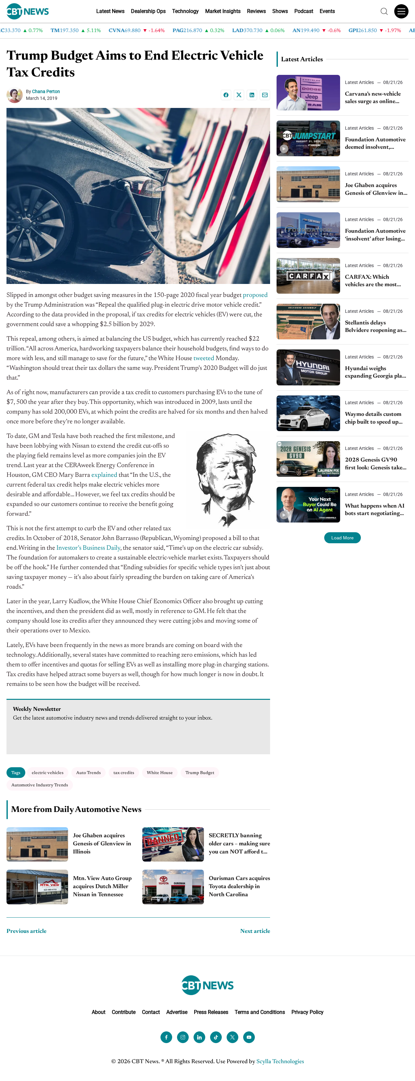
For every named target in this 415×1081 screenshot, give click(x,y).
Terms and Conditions (260, 1012)
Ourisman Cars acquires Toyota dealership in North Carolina (239, 887)
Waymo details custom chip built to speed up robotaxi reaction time (373, 419)
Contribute (124, 1012)
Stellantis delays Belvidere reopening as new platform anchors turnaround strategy (373, 327)
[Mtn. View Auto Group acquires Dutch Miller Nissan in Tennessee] (37, 887)
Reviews (256, 11)
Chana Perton (46, 91)
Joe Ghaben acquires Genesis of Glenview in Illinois (102, 844)
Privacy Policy (307, 1012)
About (98, 1012)
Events (327, 11)
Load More (342, 537)
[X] (239, 95)
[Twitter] (232, 1037)
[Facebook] (226, 95)
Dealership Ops (148, 11)
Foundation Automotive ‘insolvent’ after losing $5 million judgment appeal (375, 236)
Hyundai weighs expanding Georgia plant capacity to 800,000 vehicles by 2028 (376, 373)
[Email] (265, 95)
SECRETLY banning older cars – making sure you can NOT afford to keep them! (239, 845)
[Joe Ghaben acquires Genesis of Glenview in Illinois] (37, 844)
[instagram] (183, 1037)
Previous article (26, 931)
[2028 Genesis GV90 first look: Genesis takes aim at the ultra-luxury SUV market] (308, 459)
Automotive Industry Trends (39, 785)
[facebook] (166, 1037)
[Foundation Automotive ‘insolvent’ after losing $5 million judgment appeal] (308, 230)
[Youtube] (249, 1037)
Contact (151, 1012)
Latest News (110, 11)
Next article (255, 931)
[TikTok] (216, 1037)
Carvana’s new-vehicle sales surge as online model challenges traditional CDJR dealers (376, 98)
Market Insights (223, 11)
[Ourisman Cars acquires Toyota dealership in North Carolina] (173, 887)
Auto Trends (88, 773)
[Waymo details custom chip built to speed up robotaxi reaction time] (308, 413)
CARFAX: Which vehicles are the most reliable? (371, 282)
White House (160, 773)
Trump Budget (199, 773)
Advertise (176, 1012)
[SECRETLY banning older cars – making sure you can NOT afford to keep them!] (173, 844)
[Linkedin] (252, 95)
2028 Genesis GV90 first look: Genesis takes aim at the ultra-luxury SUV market (375, 464)
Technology (185, 11)
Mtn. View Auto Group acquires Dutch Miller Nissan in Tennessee (102, 887)
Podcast (303, 11)
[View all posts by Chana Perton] (16, 95)
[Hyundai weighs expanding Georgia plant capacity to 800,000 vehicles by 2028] (308, 367)
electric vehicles (48, 773)
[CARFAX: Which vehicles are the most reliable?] (308, 276)
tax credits (123, 773)
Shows (280, 11)
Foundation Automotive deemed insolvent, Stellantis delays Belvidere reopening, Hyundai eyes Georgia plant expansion (375, 144)
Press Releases (211, 1012)
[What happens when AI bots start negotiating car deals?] (308, 505)
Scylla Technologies (280, 1062)
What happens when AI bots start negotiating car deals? (375, 510)
